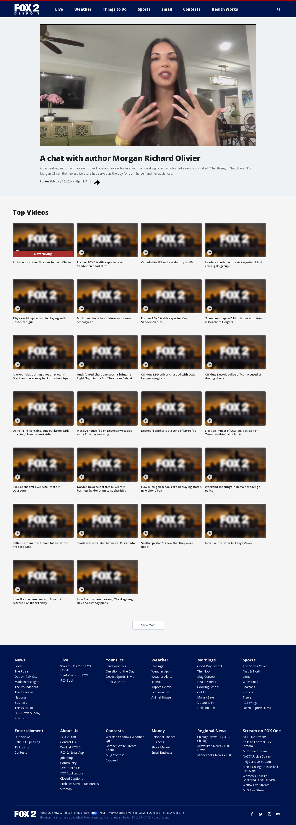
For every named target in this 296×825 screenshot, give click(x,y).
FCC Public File (70, 768)
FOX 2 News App (72, 752)
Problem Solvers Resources (79, 784)
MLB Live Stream (255, 751)
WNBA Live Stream (256, 785)
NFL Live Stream (254, 737)
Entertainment (29, 730)
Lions (246, 676)
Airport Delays (161, 687)
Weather (159, 660)
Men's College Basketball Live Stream (260, 769)
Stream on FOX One (262, 730)
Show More (148, 625)
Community (68, 763)
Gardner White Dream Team (121, 748)
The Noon (204, 671)
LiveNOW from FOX (74, 675)
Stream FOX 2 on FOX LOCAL (75, 668)
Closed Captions (71, 778)
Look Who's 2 (115, 682)
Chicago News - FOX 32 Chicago (213, 739)
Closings (157, 666)
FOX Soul (66, 680)
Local (18, 666)
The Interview (24, 692)
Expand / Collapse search (278, 9)
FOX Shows (23, 737)
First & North (252, 671)
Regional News (211, 730)
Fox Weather (160, 692)
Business (21, 702)
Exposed (112, 760)
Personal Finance (163, 737)
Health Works (206, 682)
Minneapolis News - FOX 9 (215, 755)
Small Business (161, 752)
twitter (260, 814)
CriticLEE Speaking (27, 742)
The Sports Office (255, 666)
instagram (269, 814)
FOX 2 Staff (68, 737)
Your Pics (115, 660)
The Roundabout (26, 687)
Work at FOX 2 (70, 747)
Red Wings (250, 702)
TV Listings (22, 747)
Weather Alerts (161, 676)
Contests (21, 752)
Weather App (160, 671)
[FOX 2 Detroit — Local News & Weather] (29, 9)
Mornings (206, 660)
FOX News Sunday (27, 713)
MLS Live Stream (255, 790)
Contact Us (68, 742)
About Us (69, 730)
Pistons (248, 692)
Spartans (249, 687)
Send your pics (116, 666)
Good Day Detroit (209, 666)
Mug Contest (206, 676)
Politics (19, 718)
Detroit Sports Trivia (120, 676)
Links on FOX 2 (207, 708)
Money (158, 730)
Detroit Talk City (26, 676)
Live (64, 660)
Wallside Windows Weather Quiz (125, 739)
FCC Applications (72, 773)
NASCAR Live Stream (257, 756)
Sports (249, 660)
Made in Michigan (27, 682)
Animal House (161, 697)
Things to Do (24, 708)
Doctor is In (205, 702)
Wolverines (250, 682)
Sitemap (66, 789)
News (20, 660)
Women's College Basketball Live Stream (259, 778)
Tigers (247, 697)
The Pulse (21, 671)
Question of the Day (120, 671)
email (278, 814)
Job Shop (66, 758)
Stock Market (160, 747)
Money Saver (206, 697)
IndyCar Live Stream (257, 761)
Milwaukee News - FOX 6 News (214, 748)
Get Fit (202, 692)
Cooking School (208, 687)
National (20, 697)
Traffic (156, 682)
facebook (252, 814)
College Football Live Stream (257, 744)
